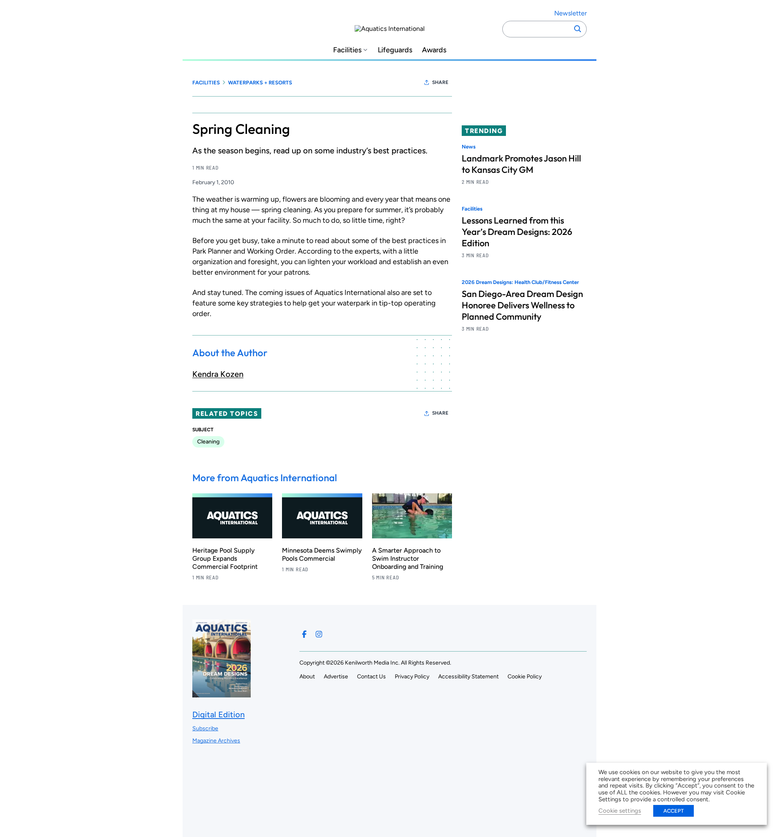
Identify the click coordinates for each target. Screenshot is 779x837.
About (307, 676)
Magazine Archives (216, 740)
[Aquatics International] (390, 28)
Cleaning (208, 441)
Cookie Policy (525, 676)
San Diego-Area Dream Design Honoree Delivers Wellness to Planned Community (522, 305)
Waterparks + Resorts (260, 82)
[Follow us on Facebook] (304, 634)
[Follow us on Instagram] (319, 634)
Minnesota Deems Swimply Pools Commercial (322, 554)
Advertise (336, 676)
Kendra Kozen (217, 374)
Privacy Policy (412, 676)
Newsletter (570, 13)
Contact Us (371, 676)
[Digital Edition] (221, 693)
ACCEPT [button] (673, 811)
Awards (434, 50)
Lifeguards (395, 50)
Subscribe (205, 728)
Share (440, 82)
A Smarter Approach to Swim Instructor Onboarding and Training (407, 558)
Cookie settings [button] (619, 810)
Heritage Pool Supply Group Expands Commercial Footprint (225, 558)
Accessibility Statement (468, 676)
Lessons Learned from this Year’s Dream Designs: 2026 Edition (517, 232)
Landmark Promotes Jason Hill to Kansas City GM (521, 164)
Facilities (347, 50)
